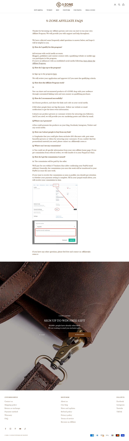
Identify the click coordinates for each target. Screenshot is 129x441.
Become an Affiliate (68, 422)
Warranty (8, 415)
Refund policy (66, 412)
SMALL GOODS (90, 10)
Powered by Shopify (21, 435)
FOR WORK (66, 10)
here (55, 74)
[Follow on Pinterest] (15, 429)
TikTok (119, 412)
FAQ (6, 419)
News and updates (68, 408)
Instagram (120, 405)
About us (64, 401)
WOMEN (49, 10)
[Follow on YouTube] (20, 429)
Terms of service (67, 419)
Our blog (64, 405)
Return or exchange (12, 408)
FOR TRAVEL (78, 10)
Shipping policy (11, 405)
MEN (57, 10)
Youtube (120, 408)
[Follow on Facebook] (5, 429)
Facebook (120, 401)
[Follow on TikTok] (25, 429)
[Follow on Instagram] (10, 429)
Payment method (11, 412)
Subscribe (79, 334)
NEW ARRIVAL (38, 10)
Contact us (9, 401)
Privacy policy (66, 415)
